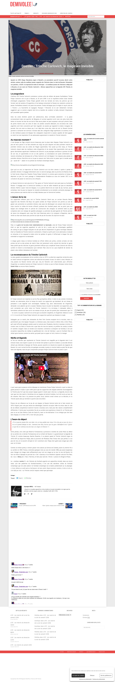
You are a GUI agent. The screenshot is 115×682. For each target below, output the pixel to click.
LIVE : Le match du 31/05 (90, 215)
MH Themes (38, 678)
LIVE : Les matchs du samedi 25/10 (93, 189)
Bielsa (19, 457)
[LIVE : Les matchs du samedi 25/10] (78, 191)
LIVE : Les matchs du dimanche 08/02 (93, 155)
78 (96, 208)
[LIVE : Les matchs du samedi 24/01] (78, 174)
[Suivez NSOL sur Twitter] (31, 494)
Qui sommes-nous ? (91, 651)
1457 (97, 217)
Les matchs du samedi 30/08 (91, 198)
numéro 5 (22, 461)
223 (98, 166)
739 (97, 157)
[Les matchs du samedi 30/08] (78, 200)
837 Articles (38, 486)
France (27, 13)
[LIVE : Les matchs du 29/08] (78, 208)
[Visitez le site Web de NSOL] (25, 494)
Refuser (92, 675)
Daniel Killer (14, 266)
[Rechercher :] (95, 16)
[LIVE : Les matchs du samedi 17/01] (78, 183)
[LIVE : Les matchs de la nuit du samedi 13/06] (78, 140)
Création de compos (66, 13)
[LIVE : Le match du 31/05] (78, 217)
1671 (98, 191)
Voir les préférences (106, 675)
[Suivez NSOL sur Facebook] (27, 494)
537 (96, 149)
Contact (81, 651)
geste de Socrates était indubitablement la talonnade (34, 225)
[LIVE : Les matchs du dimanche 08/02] (78, 157)
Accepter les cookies (78, 675)
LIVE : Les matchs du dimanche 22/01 (93, 164)
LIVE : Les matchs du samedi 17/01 (93, 181)
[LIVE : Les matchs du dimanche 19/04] (78, 149)
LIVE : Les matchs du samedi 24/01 (93, 172)
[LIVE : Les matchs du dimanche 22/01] (78, 166)
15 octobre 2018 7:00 (45, 60)
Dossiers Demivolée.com (49, 13)
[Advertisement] (74, 5)
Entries (86, 617)
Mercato (35, 13)
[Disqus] (41, 537)
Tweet (13, 478)
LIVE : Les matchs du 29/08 (90, 206)
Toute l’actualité (15, 13)
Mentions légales (71, 651)
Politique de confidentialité (85, 679)
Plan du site (102, 651)
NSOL (54, 60)
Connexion (86, 615)
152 (97, 183)
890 (96, 142)
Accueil (62, 651)
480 (75, 60)
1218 (97, 200)
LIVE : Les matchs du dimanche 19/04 (93, 147)
